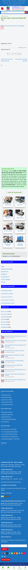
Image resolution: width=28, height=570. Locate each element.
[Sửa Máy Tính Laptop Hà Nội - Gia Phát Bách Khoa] (15, 8)
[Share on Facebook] (10, 54)
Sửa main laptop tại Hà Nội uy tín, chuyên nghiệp (14, 355)
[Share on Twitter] (13, 54)
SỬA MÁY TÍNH (4, 271)
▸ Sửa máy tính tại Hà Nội (7, 293)
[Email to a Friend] (15, 54)
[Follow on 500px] (2, 556)
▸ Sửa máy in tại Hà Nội (6, 297)
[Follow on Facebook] (2, 553)
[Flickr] (24, 553)
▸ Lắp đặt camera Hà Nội (7, 404)
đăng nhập (9, 256)
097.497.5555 (13, 429)
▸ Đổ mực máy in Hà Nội (6, 402)
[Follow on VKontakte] (5, 556)
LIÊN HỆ (3, 282)
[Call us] (12, 553)
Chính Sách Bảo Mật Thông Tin (9, 419)
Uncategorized (4, 327)
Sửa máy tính (4, 324)
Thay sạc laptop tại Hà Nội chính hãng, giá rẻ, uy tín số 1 (15, 345)
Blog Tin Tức (14, 0)
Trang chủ (4, 0)
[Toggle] (26, 269)
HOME (2, 266)
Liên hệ (10, 3)
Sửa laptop (3, 319)
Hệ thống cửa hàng (21, 0)
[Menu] (2, 8)
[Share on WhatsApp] (8, 54)
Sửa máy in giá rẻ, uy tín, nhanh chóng (13, 365)
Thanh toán (6, 3)
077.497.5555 (16, 439)
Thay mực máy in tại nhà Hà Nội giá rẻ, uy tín (15, 369)
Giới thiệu (9, 0)
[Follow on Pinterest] (14, 553)
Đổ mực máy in (4, 314)
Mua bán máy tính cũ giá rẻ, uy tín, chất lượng (15, 340)
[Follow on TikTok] (7, 553)
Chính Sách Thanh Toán (7, 414)
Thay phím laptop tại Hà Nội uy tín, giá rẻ (14, 350)
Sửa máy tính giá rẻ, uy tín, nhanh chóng (14, 360)
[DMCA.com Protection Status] (5, 496)
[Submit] (26, 12)
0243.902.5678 (13, 431)
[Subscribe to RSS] (17, 553)
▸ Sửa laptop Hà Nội (5, 395)
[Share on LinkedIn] (20, 54)
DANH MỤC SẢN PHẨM (6, 269)
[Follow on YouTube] (22, 553)
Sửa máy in (3, 322)
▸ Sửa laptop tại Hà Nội (6, 290)
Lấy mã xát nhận (6, 559)
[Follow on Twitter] (9, 553)
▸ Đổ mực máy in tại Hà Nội (7, 300)
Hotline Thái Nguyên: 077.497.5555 (14, 5)
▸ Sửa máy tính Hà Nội (6, 397)
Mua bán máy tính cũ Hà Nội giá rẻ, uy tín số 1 (15, 336)
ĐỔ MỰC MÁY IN (5, 277)
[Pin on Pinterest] (18, 54)
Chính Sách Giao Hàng (7, 412)
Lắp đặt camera (4, 316)
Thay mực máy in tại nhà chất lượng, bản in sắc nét (15, 374)
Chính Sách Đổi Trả (6, 417)
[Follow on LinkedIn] (19, 553)
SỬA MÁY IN (4, 274)
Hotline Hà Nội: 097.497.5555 (18, 3)
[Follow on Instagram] (5, 553)
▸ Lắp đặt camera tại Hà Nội (7, 303)
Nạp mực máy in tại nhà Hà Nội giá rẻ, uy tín (15, 379)
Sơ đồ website (5, 421)
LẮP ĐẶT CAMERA (5, 279)
